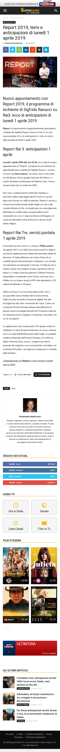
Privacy (49, 734)
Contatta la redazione (34, 734)
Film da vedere (23, 705)
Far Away (21, 721)
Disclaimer (18, 737)
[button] (56, 11)
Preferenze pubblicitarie (36, 737)
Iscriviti (51, 482)
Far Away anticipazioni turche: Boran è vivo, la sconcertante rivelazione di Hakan (37, 714)
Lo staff (20, 734)
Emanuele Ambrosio (13, 43)
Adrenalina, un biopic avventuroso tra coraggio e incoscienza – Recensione (35, 697)
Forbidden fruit (23, 688)
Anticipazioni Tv (17, 17)
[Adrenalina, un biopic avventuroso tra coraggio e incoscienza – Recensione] (9, 698)
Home (5, 17)
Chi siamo (10, 734)
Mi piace (51, 464)
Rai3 (13, 388)
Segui (52, 470)
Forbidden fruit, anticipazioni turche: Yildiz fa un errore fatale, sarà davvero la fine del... (37, 681)
